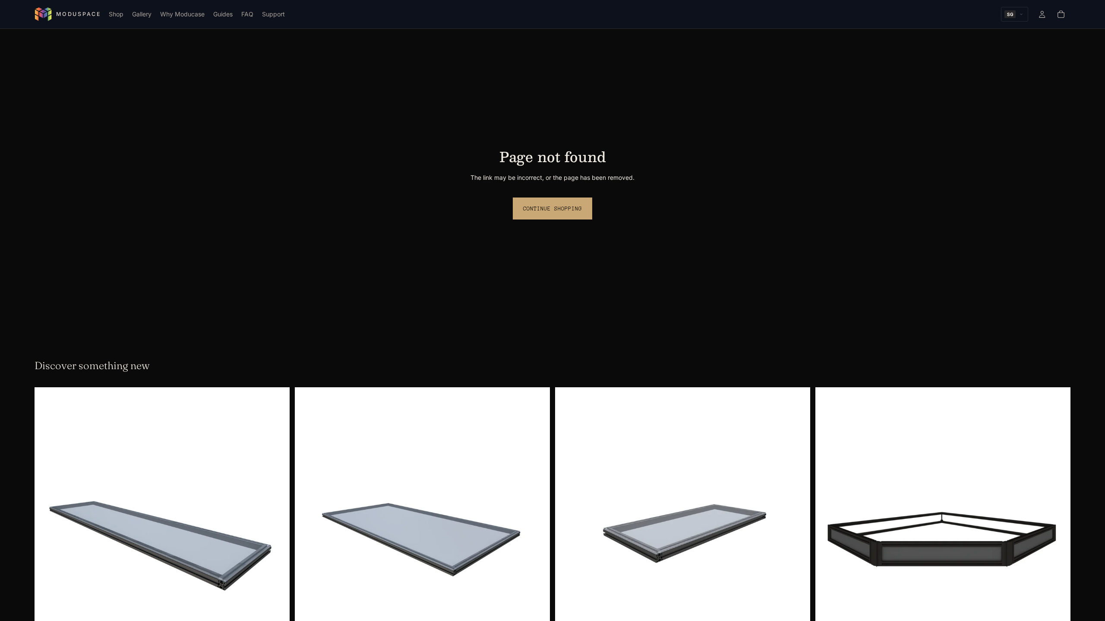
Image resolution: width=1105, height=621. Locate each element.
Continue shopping (552, 208)
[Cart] (1060, 14)
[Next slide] (277, 536)
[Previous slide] (47, 536)
